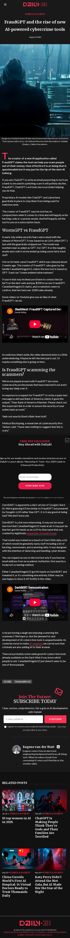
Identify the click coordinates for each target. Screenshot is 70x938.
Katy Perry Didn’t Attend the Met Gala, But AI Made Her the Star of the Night (49, 884)
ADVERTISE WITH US (12, 932)
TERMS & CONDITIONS (47, 932)
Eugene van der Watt (38, 747)
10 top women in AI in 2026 (16, 820)
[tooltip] (59, 747)
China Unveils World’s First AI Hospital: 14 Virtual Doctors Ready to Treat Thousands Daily (16, 886)
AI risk (7, 681)
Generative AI (22, 681)
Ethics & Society (35, 14)
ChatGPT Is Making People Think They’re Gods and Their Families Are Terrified (46, 827)
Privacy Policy (39, 498)
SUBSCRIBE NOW (34, 485)
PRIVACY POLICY (29, 932)
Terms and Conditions (56, 498)
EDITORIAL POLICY (45, 935)
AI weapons (35, 643)
